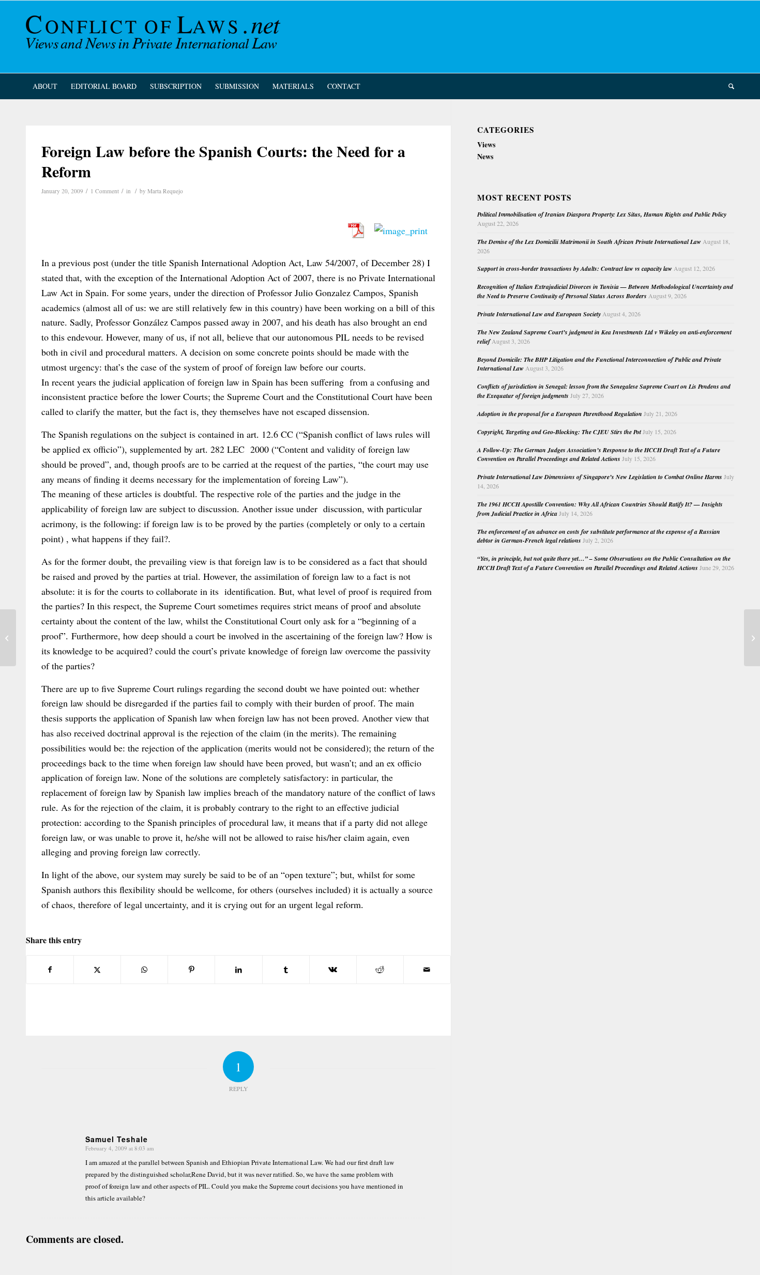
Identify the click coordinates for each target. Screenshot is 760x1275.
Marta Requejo (165, 191)
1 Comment (104, 191)
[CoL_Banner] (155, 37)
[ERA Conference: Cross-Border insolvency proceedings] (8, 637)
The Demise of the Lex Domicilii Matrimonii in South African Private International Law (589, 241)
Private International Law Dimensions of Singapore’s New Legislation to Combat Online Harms (599, 476)
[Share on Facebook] (49, 970)
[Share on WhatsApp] (144, 970)
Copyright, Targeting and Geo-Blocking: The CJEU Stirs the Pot (559, 431)
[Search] (728, 86)
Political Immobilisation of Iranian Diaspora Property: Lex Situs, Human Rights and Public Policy (601, 214)
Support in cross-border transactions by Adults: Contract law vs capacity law (574, 268)
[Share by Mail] (427, 970)
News (485, 156)
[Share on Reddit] (380, 970)
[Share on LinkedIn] (238, 970)
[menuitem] (45, 86)
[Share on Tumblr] (286, 970)
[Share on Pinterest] (191, 970)
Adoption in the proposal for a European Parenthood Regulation (559, 413)
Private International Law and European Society (539, 314)
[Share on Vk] (333, 970)
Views (486, 144)
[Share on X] (97, 970)
